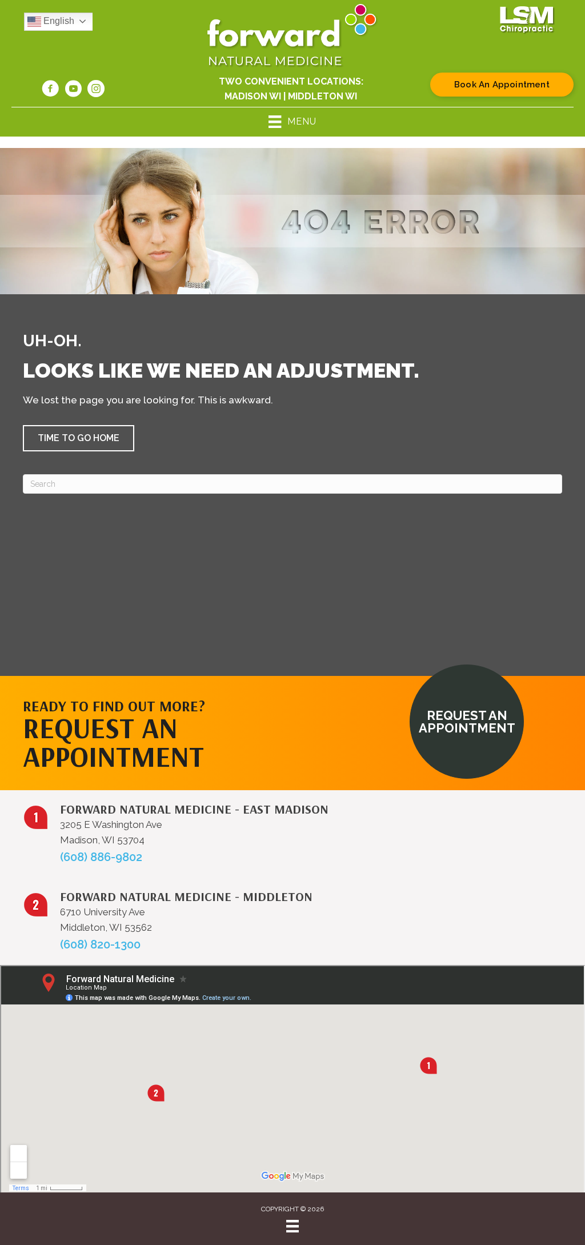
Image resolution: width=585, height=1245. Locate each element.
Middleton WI (322, 96)
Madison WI (253, 96)
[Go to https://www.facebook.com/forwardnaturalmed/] (50, 90)
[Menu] (292, 1226)
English (57, 21)
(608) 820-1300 (100, 944)
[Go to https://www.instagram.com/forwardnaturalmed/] (96, 90)
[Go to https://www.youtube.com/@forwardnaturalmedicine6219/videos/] (73, 90)
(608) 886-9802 (101, 857)
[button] (78, 438)
